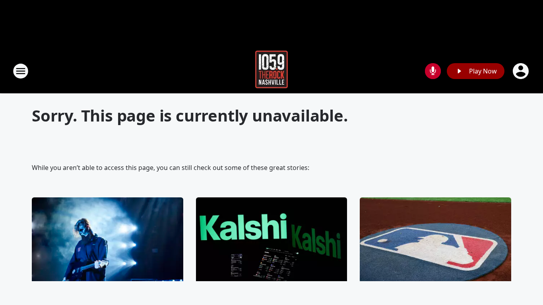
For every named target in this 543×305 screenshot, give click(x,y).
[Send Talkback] (433, 71)
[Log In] (521, 71)
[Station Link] (271, 71)
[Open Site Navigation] (21, 71)
